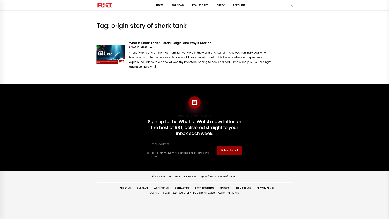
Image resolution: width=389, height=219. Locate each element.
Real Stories (200, 5)
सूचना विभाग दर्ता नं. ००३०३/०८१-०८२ (219, 177)
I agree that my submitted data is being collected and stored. (180, 154)
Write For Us (161, 187)
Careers (225, 187)
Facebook (160, 177)
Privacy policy (265, 187)
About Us (125, 187)
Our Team (142, 187)
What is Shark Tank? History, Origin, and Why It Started (170, 43)
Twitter (176, 177)
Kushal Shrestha (142, 46)
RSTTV (221, 5)
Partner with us (204, 187)
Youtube (192, 177)
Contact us (182, 187)
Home (159, 5)
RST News (178, 5)
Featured (239, 5)
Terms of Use (243, 187)
